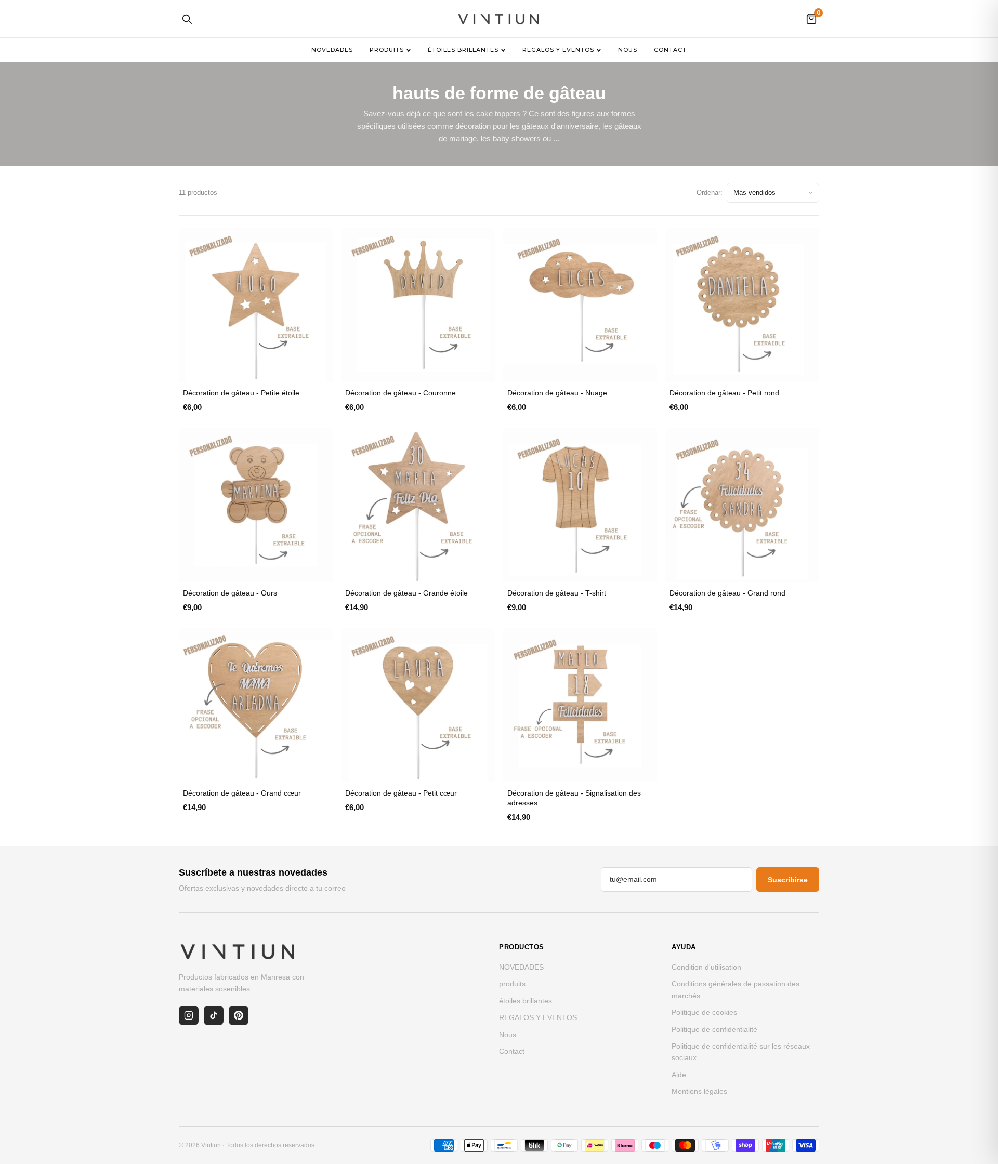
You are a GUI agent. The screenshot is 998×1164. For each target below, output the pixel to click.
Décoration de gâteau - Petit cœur (401, 793)
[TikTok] (214, 1015)
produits (387, 50)
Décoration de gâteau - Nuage (557, 393)
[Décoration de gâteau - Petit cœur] (418, 705)
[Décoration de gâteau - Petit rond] (742, 305)
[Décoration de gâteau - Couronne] (418, 305)
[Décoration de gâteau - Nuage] (580, 305)
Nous (627, 50)
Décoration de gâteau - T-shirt (556, 593)
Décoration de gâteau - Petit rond (724, 393)
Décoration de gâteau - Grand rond (727, 593)
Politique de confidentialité (714, 1029)
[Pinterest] (238, 1015)
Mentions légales (699, 1091)
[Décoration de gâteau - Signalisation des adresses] (580, 705)
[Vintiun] (499, 18)
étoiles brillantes (463, 50)
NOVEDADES (332, 50)
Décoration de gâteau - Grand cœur (242, 793)
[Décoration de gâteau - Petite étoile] (256, 305)
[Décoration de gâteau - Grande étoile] (418, 505)
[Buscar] (186, 19)
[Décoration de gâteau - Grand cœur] (256, 705)
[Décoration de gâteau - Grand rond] (742, 505)
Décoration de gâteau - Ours (230, 593)
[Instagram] (189, 1015)
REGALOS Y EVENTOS (558, 50)
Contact (670, 50)
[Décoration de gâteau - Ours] (256, 505)
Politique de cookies (704, 1012)
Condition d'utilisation (706, 967)
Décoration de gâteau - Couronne (400, 393)
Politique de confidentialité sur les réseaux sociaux (741, 1052)
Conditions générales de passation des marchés (735, 989)
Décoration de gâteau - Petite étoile (241, 393)
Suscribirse (788, 880)
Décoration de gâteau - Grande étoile (406, 593)
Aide (679, 1074)
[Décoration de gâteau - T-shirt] (580, 505)
